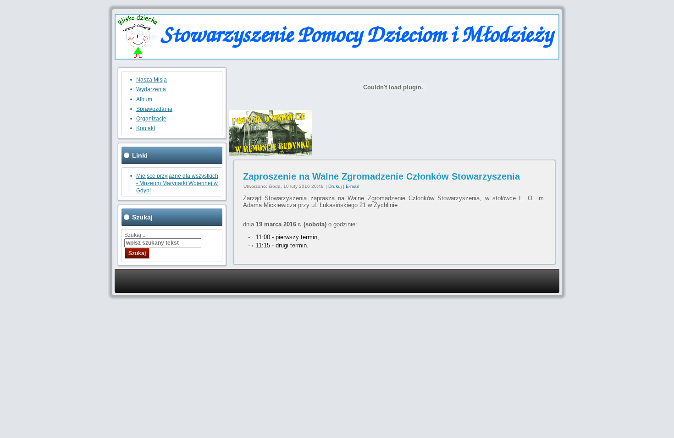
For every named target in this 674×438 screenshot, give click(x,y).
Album (144, 99)
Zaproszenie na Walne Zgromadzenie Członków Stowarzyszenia (381, 176)
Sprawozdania (154, 109)
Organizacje (151, 118)
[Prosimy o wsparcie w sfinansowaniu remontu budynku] (270, 153)
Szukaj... (134, 235)
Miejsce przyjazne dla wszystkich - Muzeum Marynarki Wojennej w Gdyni (177, 183)
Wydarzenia (151, 89)
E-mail (352, 186)
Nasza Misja (151, 80)
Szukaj (137, 253)
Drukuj (335, 186)
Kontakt (145, 128)
